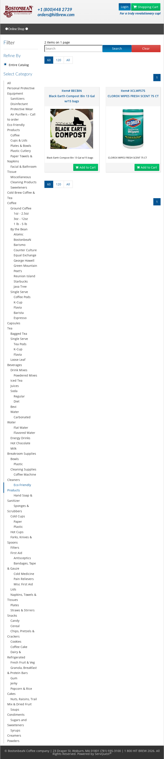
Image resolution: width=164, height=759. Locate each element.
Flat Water (21, 428)
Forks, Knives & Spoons (19, 539)
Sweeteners (18, 187)
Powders (13, 741)
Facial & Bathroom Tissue (22, 169)
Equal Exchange (25, 255)
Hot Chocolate (20, 443)
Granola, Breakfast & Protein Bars (22, 670)
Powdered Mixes (25, 375)
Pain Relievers (24, 579)
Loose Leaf (17, 360)
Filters (14, 547)
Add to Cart (87, 167)
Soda (14, 391)
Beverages (14, 365)
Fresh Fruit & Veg (22, 662)
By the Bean (19, 229)
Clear (146, 48)
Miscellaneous (20, 177)
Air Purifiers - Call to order (21, 117)
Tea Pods (20, 344)
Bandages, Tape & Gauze (21, 566)
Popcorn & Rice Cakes (19, 691)
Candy (14, 621)
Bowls (14, 459)
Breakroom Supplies (21, 454)
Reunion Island (24, 276)
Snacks (12, 615)
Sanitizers (17, 99)
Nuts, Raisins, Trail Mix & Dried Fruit (22, 701)
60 (49, 60)
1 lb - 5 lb (20, 224)
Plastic (18, 464)
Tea (9, 328)
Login (125, 7)
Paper (18, 521)
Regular (19, 396)
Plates (14, 605)
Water (14, 412)
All (9, 83)
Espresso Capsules (16, 320)
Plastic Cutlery (20, 151)
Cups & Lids (18, 140)
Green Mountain (25, 266)
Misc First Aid (23, 584)
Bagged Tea (18, 334)
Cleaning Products (23, 182)
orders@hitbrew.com (56, 15)
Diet (16, 401)
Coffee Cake (18, 647)
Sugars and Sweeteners (17, 722)
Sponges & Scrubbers (18, 508)
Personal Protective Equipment (21, 90)
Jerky (13, 683)
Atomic (18, 234)
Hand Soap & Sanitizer (19, 498)
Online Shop (16, 29)
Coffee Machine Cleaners (21, 477)
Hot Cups (16, 532)
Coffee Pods (22, 297)
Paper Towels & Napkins (19, 158)
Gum (13, 678)
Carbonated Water (19, 419)
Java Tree (20, 286)
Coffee (15, 135)
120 (58, 60)
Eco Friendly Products (16, 127)
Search (117, 48)
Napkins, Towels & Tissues (21, 597)
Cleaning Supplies (23, 469)
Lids (13, 589)
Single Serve (19, 292)
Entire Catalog (19, 65)
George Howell (24, 260)
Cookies (15, 641)
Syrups (15, 730)
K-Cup (18, 302)
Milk (13, 448)
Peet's (18, 271)
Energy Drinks (20, 438)
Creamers (14, 735)
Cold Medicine (24, 574)
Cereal (15, 626)
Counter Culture (25, 250)
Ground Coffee (20, 208)
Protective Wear (21, 109)
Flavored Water (24, 433)
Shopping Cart (148, 7)
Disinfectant (19, 104)
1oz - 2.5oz (21, 213)
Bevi (13, 407)
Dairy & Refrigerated (16, 654)
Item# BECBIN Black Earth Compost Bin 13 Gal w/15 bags (72, 96)
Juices (14, 386)
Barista (19, 313)
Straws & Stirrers (22, 610)
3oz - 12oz (21, 219)
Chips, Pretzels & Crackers (20, 633)
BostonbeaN (22, 240)
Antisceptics (22, 558)
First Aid (16, 553)
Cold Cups (17, 516)
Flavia (18, 307)
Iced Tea (16, 380)
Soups (14, 709)
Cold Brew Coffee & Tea (21, 195)
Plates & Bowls (20, 146)
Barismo (19, 245)
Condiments (16, 715)
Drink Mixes (18, 370)
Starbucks (21, 281)
